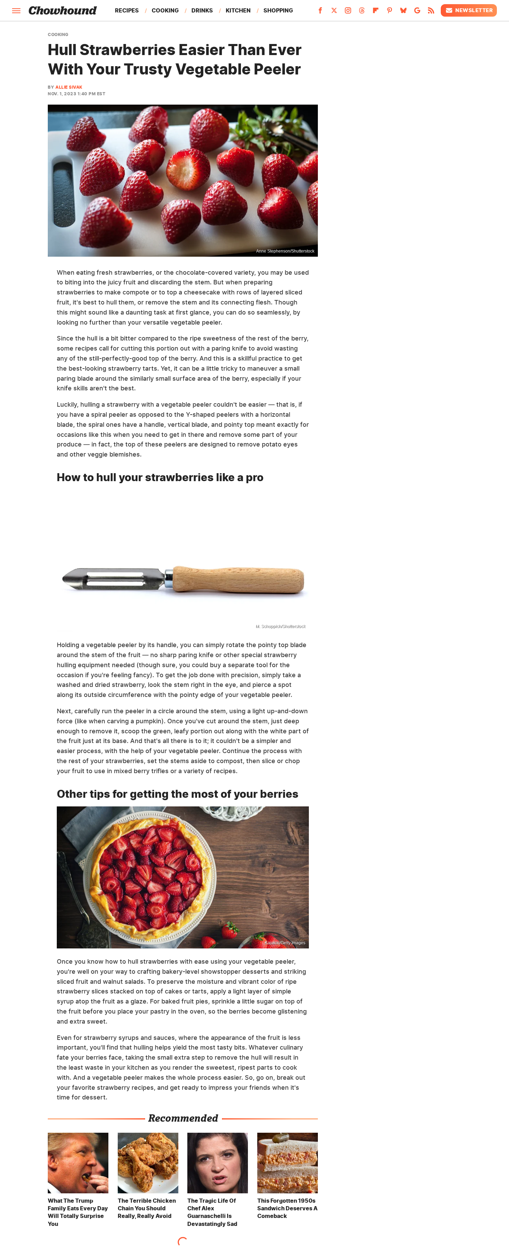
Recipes (127, 10)
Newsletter (474, 10)
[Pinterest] (389, 12)
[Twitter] (334, 12)
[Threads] (362, 12)
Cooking (165, 10)
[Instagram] (348, 12)
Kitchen (238, 10)
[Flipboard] (376, 12)
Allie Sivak (68, 87)
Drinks (202, 10)
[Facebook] (320, 12)
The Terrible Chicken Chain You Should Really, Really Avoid (147, 1208)
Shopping (278, 10)
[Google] (417, 12)
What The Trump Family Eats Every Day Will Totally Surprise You (78, 1212)
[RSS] (431, 12)
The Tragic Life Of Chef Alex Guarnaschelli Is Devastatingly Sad (212, 1212)
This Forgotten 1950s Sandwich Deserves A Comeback (287, 1208)
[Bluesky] (403, 12)
